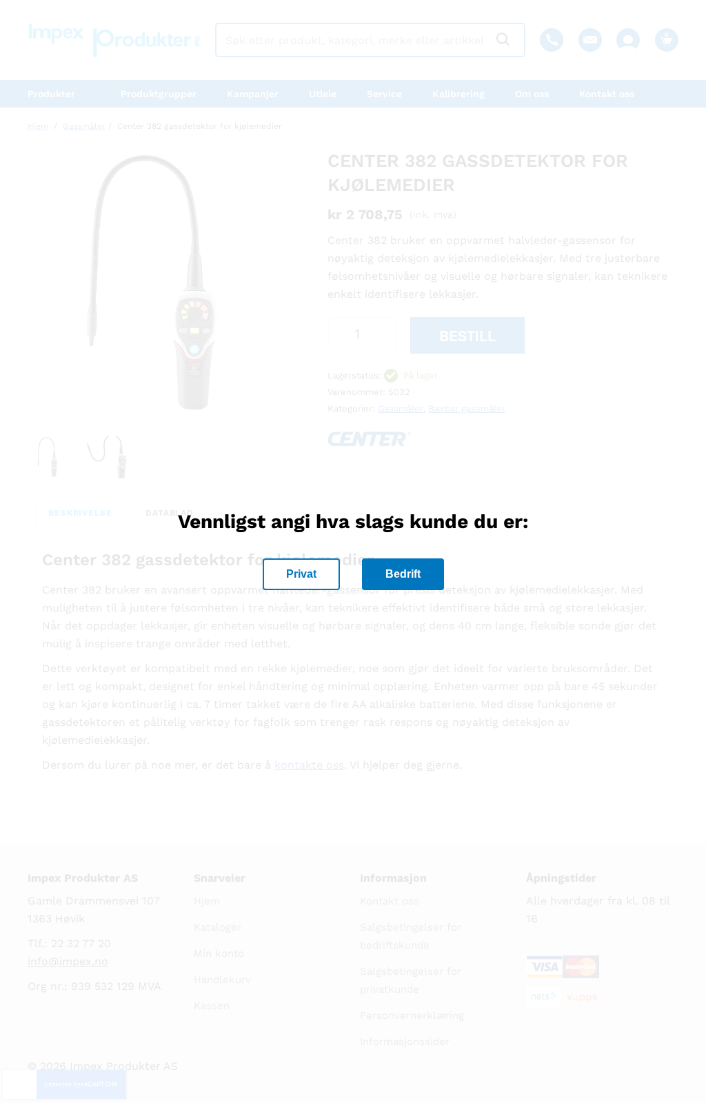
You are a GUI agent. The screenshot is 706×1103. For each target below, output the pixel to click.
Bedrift (403, 574)
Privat (301, 574)
